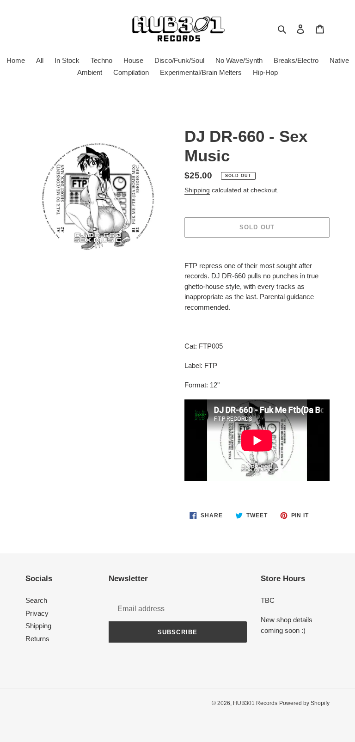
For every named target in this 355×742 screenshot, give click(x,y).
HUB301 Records (255, 703)
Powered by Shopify (304, 703)
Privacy (37, 613)
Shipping (197, 190)
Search (36, 600)
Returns (37, 639)
